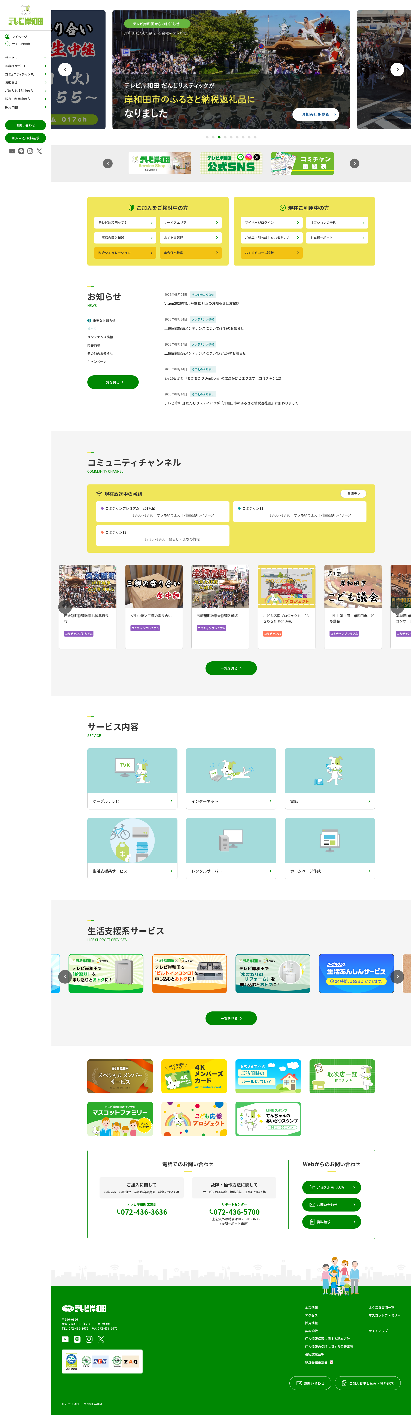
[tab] (101, 321)
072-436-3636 (78, 1328)
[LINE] (21, 151)
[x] (39, 151)
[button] (65, 69)
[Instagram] (30, 151)
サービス (11, 57)
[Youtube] (12, 151)
